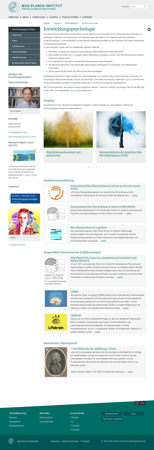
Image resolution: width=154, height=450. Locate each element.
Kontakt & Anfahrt (112, 414)
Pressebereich (15, 421)
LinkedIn (75, 425)
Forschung (38, 17)
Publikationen (70, 17)
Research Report (31, 175)
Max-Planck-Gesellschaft (112, 419)
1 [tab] (85, 167)
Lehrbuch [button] (13, 186)
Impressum (55, 441)
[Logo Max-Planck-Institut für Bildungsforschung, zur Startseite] (53, 7)
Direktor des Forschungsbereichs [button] (20, 75)
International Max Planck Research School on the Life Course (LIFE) (105, 187)
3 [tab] (93, 167)
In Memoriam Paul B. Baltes (24, 63)
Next (144, 140)
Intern (133, 414)
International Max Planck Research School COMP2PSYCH (103, 206)
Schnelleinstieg (17, 413)
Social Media (77, 413)
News (25, 17)
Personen (13, 417)
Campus (53, 17)
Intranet (86, 441)
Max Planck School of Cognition (89, 227)
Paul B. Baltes (76, 90)
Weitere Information (18, 245)
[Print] (149, 29)
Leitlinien (129, 79)
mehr (134, 195)
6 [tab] (103, 167)
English (125, 6)
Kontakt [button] (13, 118)
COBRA (74, 291)
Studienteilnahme (16, 425)
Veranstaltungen (19, 52)
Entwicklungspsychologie (23, 29)
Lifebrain (76, 315)
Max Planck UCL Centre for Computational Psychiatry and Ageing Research (103, 259)
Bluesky (75, 417)
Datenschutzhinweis (70, 441)
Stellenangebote (46, 417)
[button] (37, 106)
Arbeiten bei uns (19, 57)
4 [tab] (96, 167)
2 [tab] (89, 167)
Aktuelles (44, 413)
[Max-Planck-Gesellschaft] (12, 441)
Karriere (87, 17)
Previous (45, 140)
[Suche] (144, 6)
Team (14, 40)
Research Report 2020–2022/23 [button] (21, 144)
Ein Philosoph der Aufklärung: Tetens (94, 348)
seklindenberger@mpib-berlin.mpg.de (22, 136)
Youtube (75, 429)
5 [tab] (100, 167)
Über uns (13, 17)
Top (142, 403)
